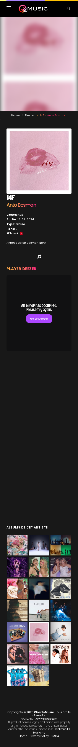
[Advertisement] (39, 64)
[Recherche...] (69, 8)
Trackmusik (61, 729)
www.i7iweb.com (46, 718)
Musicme (39, 732)
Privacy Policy (39, 736)
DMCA (55, 736)
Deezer (29, 115)
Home (15, 115)
